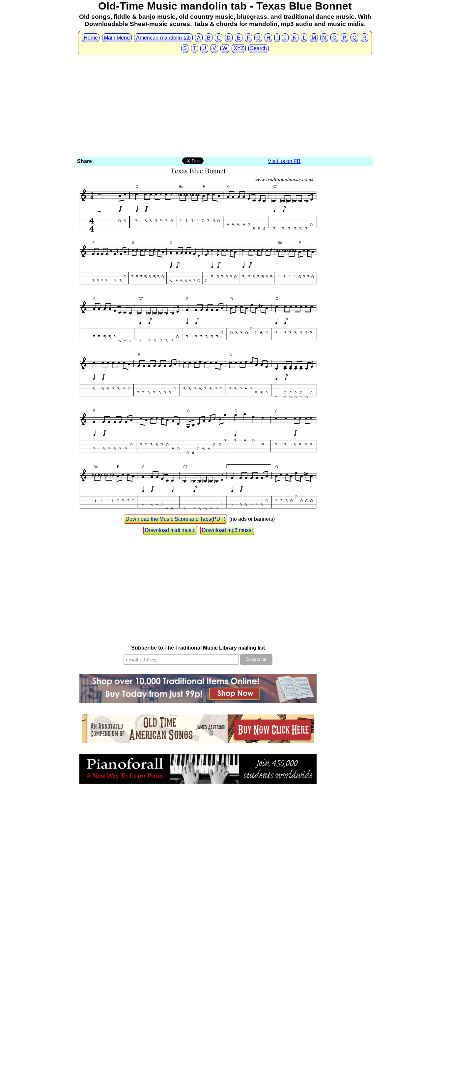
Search (258, 48)
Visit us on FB (284, 161)
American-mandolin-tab (163, 38)
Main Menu (117, 38)
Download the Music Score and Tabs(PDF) (175, 519)
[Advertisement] (225, 107)
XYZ (239, 48)
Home (91, 38)
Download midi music (170, 530)
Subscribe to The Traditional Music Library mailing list (198, 648)
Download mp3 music (227, 530)
